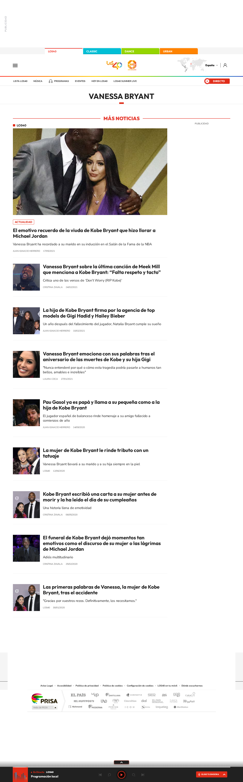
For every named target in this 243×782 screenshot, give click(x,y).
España (209, 65)
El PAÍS (78, 695)
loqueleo (162, 705)
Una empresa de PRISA (44, 698)
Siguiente (142, 775)
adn (175, 695)
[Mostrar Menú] (17, 65)
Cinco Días (129, 700)
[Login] (225, 65)
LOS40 (52, 51)
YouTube (114, 645)
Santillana (114, 695)
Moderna (94, 705)
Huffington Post (83, 700)
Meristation (180, 705)
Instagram (99, 645)
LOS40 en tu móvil (167, 685)
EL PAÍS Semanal (158, 700)
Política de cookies (113, 685)
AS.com (162, 695)
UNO (104, 700)
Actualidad (23, 222)
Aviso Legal (46, 685)
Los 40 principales (96, 695)
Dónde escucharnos (192, 685)
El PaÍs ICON (129, 705)
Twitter (121, 645)
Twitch (137, 645)
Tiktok (106, 645)
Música (37, 81)
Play (121, 774)
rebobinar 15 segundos (109, 775)
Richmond (75, 705)
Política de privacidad (87, 685)
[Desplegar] (121, 762)
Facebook (129, 645)
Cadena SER (150, 695)
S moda (145, 705)
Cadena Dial (144, 700)
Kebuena (185, 700)
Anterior (100, 775)
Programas (61, 81)
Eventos (80, 81)
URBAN (167, 51)
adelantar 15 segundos (133, 775)
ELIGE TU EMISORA (210, 774)
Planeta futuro (172, 700)
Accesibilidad (64, 685)
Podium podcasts (113, 705)
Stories (144, 645)
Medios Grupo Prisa (44, 707)
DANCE (129, 51)
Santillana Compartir (134, 695)
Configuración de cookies (140, 685)
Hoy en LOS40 (99, 81)
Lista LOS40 (20, 81)
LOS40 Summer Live (125, 81)
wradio (115, 700)
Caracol (189, 695)
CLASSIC (91, 51)
